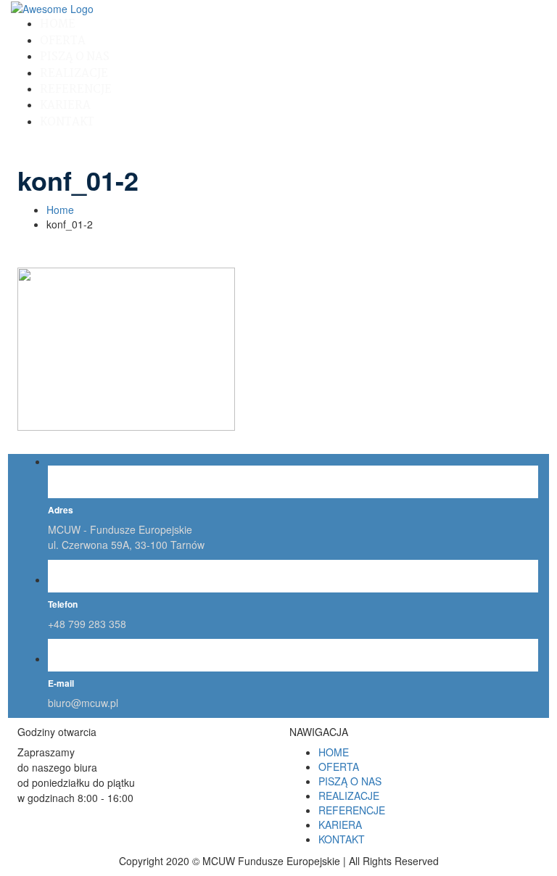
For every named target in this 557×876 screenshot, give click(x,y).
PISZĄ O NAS (75, 57)
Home (60, 209)
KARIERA (65, 105)
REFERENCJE (76, 89)
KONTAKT (67, 122)
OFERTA (63, 41)
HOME (57, 24)
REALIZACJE (74, 74)
